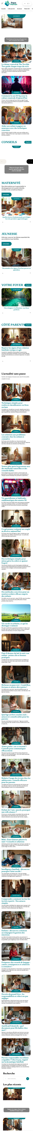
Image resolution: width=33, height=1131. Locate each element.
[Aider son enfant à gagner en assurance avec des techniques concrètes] (16, 115)
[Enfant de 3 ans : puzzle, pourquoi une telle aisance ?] (16, 799)
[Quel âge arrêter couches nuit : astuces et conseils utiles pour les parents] (16, 704)
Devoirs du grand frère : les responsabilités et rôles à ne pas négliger (15, 996)
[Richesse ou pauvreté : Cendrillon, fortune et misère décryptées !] (16, 674)
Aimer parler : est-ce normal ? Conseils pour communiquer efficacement (14, 749)
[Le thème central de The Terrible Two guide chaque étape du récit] (16, 53)
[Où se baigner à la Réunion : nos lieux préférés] (16, 297)
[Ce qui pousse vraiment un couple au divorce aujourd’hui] (16, 518)
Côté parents (13, 325)
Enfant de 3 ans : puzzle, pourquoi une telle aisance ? (16, 811)
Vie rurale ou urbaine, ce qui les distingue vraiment (15, 625)
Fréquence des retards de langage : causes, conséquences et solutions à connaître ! (16, 965)
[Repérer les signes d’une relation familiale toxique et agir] (16, 337)
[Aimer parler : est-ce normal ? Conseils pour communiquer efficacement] (16, 736)
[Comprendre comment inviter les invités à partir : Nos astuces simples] (16, 888)
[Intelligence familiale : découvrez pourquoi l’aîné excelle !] (16, 858)
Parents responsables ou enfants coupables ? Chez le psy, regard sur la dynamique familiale (15, 1060)
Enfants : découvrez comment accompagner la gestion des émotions (14, 933)
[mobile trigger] (3, 3)
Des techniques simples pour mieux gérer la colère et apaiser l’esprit (15, 561)
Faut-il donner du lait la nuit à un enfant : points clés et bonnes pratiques (15, 655)
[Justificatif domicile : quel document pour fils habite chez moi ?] (16, 1015)
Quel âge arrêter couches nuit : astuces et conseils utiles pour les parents (15, 717)
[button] (4, 161)
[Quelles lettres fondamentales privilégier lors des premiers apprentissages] (16, 206)
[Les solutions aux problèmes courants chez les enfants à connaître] (16, 424)
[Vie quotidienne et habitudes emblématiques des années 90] (16, 487)
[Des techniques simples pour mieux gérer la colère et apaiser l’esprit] (16, 548)
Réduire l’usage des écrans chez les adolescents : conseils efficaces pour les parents (16, 780)
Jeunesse (16, 61)
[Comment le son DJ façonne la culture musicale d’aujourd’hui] (16, 85)
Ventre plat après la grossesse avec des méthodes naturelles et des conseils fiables (16, 469)
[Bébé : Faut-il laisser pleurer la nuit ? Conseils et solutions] (16, 829)
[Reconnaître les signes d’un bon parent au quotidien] (16, 257)
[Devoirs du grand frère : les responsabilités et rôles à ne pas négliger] (16, 983)
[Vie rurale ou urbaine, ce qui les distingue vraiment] (16, 613)
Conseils (9, 142)
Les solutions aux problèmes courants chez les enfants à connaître (13, 437)
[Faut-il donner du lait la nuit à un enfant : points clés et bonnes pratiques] (16, 642)
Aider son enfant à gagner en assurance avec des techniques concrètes (14, 128)
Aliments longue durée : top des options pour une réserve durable (16, 169)
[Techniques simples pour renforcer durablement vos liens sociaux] (16, 392)
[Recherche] (25, 3)
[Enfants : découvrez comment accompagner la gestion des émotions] (16, 920)
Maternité (16, 16)
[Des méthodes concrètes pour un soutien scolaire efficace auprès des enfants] (16, 581)
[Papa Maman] (11, 3)
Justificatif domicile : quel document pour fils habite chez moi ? (15, 1028)
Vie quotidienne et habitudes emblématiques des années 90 (14, 499)
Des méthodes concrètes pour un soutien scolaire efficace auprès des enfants (15, 594)
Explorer (28, 142)
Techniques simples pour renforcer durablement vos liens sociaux (15, 405)
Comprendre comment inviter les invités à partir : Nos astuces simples (16, 901)
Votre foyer (12, 285)
